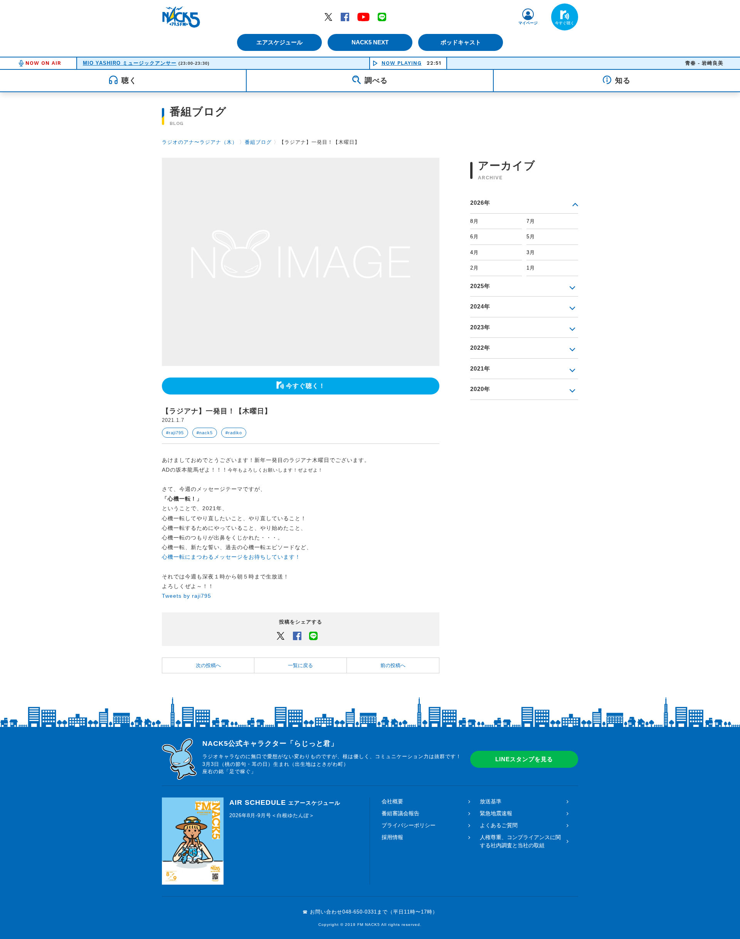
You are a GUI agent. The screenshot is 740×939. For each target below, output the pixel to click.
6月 (474, 236)
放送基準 (490, 801)
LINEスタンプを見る (524, 759)
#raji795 (175, 432)
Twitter (328, 16)
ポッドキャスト (461, 42)
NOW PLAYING (402, 63)
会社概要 (392, 801)
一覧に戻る (300, 665)
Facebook (345, 16)
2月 (474, 268)
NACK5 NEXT (370, 42)
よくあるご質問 (499, 825)
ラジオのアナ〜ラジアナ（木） (199, 142)
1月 (530, 268)
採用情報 (392, 837)
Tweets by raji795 (186, 596)
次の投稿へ (208, 665)
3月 (530, 252)
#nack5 (205, 432)
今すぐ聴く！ (305, 386)
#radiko (233, 432)
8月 (474, 221)
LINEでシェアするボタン (313, 635)
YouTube (363, 16)
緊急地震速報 (496, 813)
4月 (474, 252)
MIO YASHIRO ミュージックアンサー (130, 63)
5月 (530, 236)
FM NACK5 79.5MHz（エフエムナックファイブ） (181, 17)
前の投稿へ (392, 665)
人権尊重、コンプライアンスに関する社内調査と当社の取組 (520, 841)
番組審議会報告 (400, 813)
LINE (382, 16)
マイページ (528, 23)
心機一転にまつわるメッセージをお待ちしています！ (231, 557)
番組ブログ (258, 142)
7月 (530, 221)
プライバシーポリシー (409, 825)
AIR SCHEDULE (284, 802)
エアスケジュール (279, 42)
